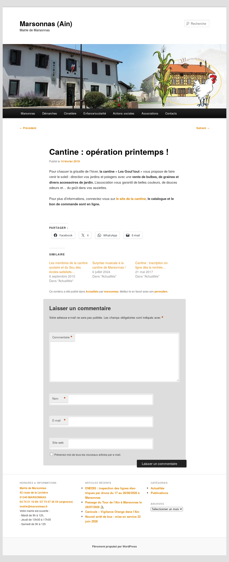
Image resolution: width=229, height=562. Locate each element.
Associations (150, 113)
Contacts (171, 113)
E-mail (59, 420)
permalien (161, 291)
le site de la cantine (131, 198)
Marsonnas (28, 113)
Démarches (49, 113)
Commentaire (62, 337)
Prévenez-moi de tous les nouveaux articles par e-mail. (87, 454)
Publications (159, 493)
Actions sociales (123, 113)
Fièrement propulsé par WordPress (114, 546)
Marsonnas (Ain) (46, 23)
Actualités (92, 291)
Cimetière (70, 113)
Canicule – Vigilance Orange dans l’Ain (112, 511)
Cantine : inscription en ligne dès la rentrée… (151, 265)
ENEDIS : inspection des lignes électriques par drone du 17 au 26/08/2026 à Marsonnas (112, 493)
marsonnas (111, 291)
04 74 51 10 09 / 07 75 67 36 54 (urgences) (46, 502)
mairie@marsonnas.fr (34, 506)
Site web (58, 442)
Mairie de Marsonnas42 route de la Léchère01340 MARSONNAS (34, 492)
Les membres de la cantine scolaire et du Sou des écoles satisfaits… (68, 267)
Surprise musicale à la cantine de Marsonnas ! (109, 265)
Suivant (202, 128)
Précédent (28, 128)
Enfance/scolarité (94, 113)
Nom (59, 398)
